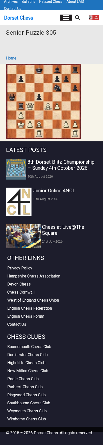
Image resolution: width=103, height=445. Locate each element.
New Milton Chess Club (27, 370)
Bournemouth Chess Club (29, 346)
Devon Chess (19, 284)
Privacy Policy (19, 268)
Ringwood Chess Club (26, 395)
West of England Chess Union (33, 300)
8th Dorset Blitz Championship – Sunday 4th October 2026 (61, 165)
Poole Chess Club (23, 378)
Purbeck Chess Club (25, 386)
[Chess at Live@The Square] (23, 236)
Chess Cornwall (20, 292)
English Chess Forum (25, 316)
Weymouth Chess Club (27, 411)
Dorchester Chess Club (27, 354)
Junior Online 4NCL (54, 191)
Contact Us (12, 9)
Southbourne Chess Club (28, 403)
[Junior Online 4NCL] (19, 202)
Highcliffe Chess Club (26, 362)
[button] (66, 18)
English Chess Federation (29, 308)
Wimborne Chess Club (26, 419)
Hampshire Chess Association (33, 276)
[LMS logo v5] (94, 17)
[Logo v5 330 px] (19, 17)
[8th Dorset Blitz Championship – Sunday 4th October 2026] (16, 169)
